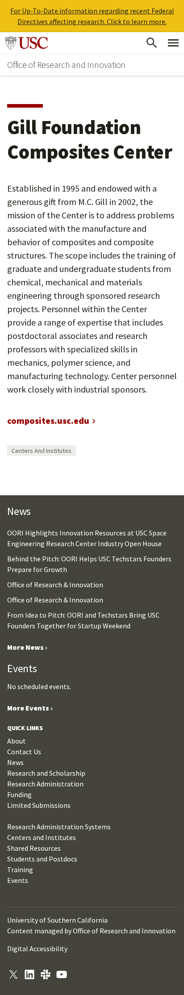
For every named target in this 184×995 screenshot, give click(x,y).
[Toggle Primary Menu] (173, 43)
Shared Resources (34, 848)
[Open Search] (152, 43)
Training (20, 869)
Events (17, 880)
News (15, 762)
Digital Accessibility (37, 948)
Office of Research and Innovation (66, 64)
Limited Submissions (39, 805)
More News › (27, 647)
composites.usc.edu (48, 420)
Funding (19, 794)
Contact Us (24, 751)
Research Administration (45, 783)
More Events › (30, 707)
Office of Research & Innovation (55, 584)
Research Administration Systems (59, 826)
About (16, 740)
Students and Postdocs (42, 858)
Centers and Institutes (41, 451)
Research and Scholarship (46, 773)
